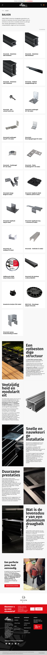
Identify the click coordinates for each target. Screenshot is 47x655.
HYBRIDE (16, 620)
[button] (2, 5)
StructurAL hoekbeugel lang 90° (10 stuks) (9, 138)
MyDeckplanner (27, 627)
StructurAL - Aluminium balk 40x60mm (9, 54)
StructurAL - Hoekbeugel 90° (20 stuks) (10, 165)
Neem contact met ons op (37, 626)
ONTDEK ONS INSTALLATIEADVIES (12, 585)
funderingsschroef (31, 371)
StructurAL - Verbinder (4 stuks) (34, 248)
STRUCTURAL (17, 623)
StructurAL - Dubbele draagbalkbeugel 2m (31, 82)
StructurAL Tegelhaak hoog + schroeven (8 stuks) (32, 221)
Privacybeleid (42, 652)
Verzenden (39, 608)
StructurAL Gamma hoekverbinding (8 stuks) (10, 332)
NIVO (15, 626)
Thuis (3, 10)
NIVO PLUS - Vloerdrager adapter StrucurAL (32, 305)
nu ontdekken (30, 1)
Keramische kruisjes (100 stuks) (12, 304)
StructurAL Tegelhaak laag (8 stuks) (9, 221)
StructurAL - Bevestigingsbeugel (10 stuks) (33, 138)
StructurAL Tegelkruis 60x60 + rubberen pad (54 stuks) (33, 193)
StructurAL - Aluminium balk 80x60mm (31, 54)
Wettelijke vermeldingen (27, 631)
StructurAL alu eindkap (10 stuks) (8, 249)
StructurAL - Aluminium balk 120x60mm (9, 82)
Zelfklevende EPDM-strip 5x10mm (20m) (8, 277)
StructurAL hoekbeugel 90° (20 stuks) (31, 110)
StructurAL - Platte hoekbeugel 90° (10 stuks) (32, 165)
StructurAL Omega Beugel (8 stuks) (8, 193)
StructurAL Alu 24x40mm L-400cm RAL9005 (32, 277)
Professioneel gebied (27, 624)
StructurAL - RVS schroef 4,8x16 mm (8, 110)
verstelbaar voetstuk (35, 370)
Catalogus (26, 620)
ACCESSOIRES (17, 629)
